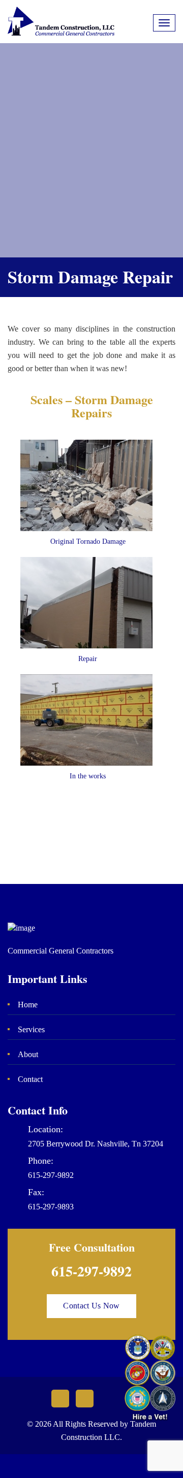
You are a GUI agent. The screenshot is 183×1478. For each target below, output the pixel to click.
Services (31, 1029)
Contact (30, 1079)
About (28, 1054)
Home (28, 1004)
